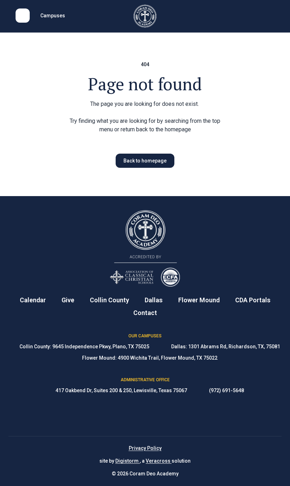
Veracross (159, 461)
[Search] (267, 15)
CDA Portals (253, 300)
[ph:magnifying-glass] (267, 15)
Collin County (109, 300)
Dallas (154, 300)
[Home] (145, 16)
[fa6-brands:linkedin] (162, 415)
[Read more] (127, 415)
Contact (145, 312)
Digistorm (127, 461)
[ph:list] (23, 15)
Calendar (33, 300)
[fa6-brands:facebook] (127, 415)
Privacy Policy (145, 448)
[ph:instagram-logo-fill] (145, 415)
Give (68, 300)
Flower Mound (199, 300)
